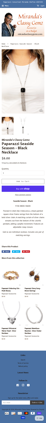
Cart (42, 6)
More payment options (23, 195)
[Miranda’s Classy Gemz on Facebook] (17, 385)
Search (23, 360)
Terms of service (23, 363)
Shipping (5, 163)
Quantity (5, 169)
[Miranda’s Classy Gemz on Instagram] (23, 385)
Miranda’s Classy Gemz (22, 409)
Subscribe (37, 402)
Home (3, 44)
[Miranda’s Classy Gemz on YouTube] (28, 385)
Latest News (23, 372)
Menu (6, 6)
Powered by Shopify (37, 409)
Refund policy (23, 366)
